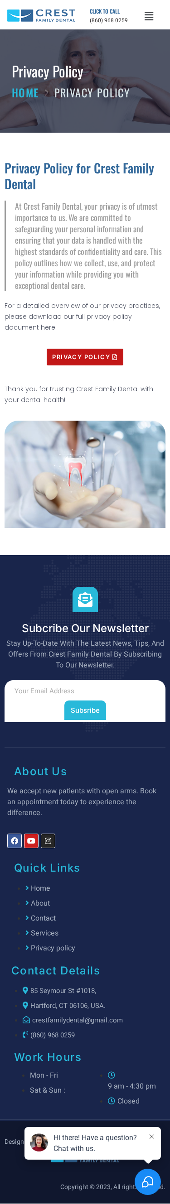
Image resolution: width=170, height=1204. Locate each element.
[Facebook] (14, 841)
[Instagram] (48, 841)
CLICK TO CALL (105, 11)
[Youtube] (31, 841)
